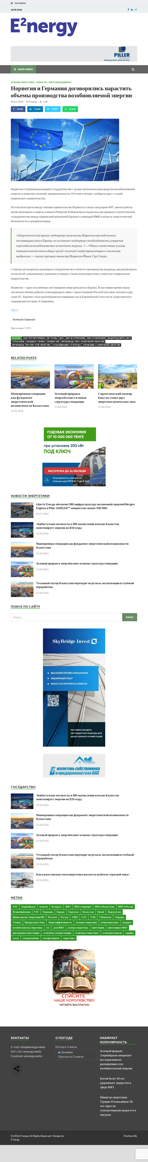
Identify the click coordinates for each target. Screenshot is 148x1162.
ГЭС (36, 911)
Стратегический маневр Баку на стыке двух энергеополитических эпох (117, 397)
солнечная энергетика (86, 932)
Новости (41, 82)
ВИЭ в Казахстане (104, 906)
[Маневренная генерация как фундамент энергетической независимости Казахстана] (30, 389)
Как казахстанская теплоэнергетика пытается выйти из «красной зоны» (83, 874)
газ (47, 927)
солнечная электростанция (57, 932)
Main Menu (25, 69)
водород (126, 922)
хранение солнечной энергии (101, 345)
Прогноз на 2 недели (71, 1056)
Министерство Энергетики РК (28, 917)
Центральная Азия (34, 922)
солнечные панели (111, 932)
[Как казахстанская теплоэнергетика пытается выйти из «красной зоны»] (22, 874)
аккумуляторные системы (40, 338)
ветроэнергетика (110, 922)
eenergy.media (32, 1051)
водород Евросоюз (119, 338)
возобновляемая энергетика (27, 927)
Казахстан (88, 911)
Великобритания (21, 911)
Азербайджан (28, 906)
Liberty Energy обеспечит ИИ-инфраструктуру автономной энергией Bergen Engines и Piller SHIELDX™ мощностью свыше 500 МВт (85, 506)
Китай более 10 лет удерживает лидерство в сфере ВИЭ (115, 1083)
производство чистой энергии (31, 345)
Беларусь (57, 906)
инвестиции (98, 927)
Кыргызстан (114, 911)
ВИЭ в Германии (75, 338)
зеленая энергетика (78, 927)
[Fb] (128, 9)
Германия (18, 341)
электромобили (31, 938)
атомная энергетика (86, 922)
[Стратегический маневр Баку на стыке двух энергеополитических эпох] (117, 389)
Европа (61, 911)
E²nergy (33, 101)
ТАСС (14, 310)
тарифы (129, 932)
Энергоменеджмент (60, 82)
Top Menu (20, 3)
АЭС (15, 906)
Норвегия (53, 341)
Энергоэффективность (60, 922)
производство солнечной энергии (82, 341)
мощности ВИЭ (35, 341)
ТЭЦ (92, 917)
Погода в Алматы (66, 1046)
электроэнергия (51, 938)
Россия (64, 917)
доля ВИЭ (58, 927)
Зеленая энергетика (22, 82)
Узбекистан (105, 917)
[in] (132, 9)
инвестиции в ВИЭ (117, 927)
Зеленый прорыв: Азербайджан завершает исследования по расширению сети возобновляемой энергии (116, 1059)
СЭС (84, 917)
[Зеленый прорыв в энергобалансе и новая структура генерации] (74, 389)
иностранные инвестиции (26, 932)
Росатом (52, 917)
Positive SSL (130, 1135)
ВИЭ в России (125, 906)
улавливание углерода (66, 345)
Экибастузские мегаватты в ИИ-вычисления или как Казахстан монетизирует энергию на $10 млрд (77, 525)
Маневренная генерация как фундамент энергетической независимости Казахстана (30, 399)
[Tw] (136, 9)
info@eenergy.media (32, 1047)
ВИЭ (61, 338)
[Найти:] (74, 617)
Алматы (43, 906)
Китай (100, 911)
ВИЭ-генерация (96, 338)
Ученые (17, 922)
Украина (119, 917)
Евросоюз (73, 911)
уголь (16, 938)
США (75, 917)
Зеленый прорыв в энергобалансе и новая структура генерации (70, 397)
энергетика (69, 938)
